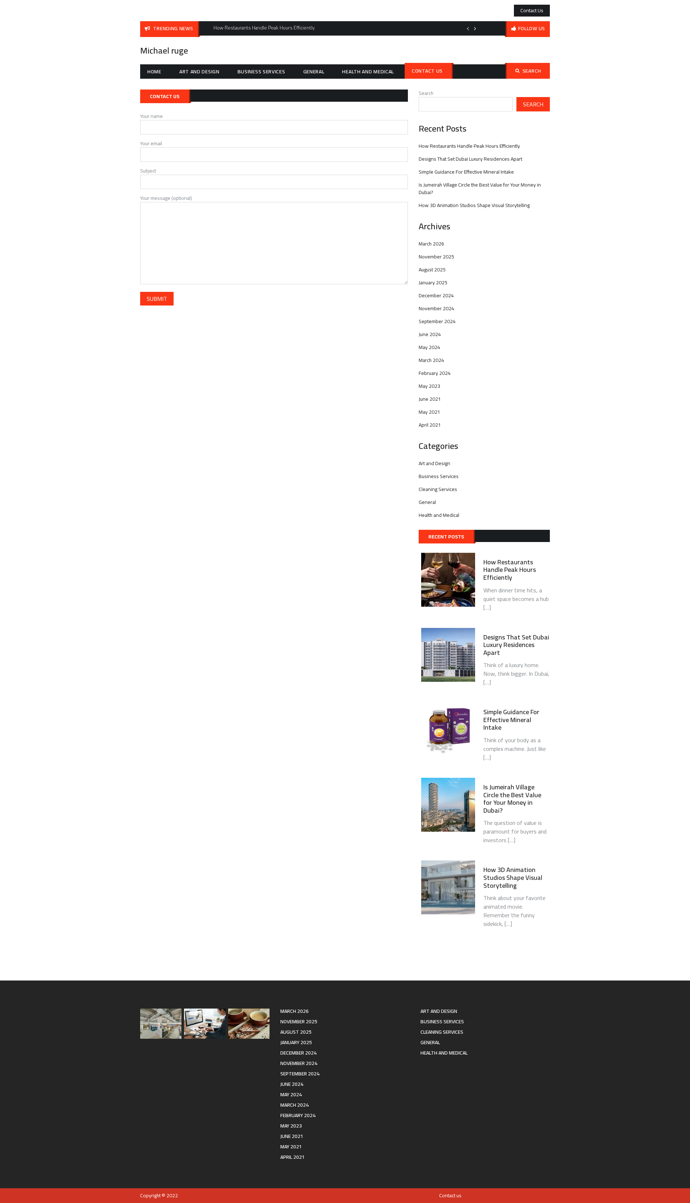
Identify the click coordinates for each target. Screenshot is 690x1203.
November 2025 (436, 256)
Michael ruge (164, 50)
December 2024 (436, 295)
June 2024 (430, 334)
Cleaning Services (438, 489)
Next (475, 28)
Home (154, 71)
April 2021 (430, 425)
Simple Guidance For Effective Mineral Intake (466, 171)
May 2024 (429, 347)
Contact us (531, 10)
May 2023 (429, 386)
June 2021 (430, 399)
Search (532, 70)
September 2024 (437, 321)
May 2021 (429, 412)
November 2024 (436, 308)
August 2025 (432, 269)
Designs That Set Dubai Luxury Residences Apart (470, 159)
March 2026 (431, 243)
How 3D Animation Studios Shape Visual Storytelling (474, 205)
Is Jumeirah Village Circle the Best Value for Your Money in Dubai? (480, 188)
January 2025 (433, 282)
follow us (531, 28)
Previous (468, 28)
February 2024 (435, 373)
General (314, 71)
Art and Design (199, 71)
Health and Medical (368, 71)
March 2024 (431, 360)
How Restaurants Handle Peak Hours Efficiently (469, 146)
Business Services (261, 71)
